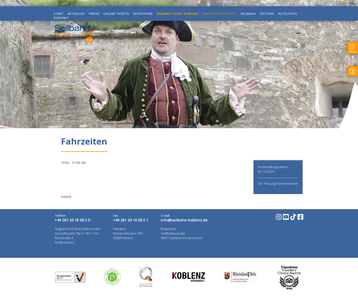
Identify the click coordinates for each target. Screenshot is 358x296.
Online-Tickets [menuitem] (116, 13)
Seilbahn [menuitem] (248, 13)
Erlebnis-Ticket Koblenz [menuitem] (178, 13)
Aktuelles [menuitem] (76, 13)
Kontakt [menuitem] (61, 18)
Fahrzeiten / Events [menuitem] (219, 13)
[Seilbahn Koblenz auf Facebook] (300, 218)
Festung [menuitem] (267, 13)
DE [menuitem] (344, 3)
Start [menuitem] (58, 13)
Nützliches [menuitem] (287, 13)
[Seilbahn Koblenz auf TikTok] (293, 218)
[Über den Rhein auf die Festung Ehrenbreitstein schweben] (78, 41)
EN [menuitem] (352, 3)
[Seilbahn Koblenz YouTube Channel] (285, 218)
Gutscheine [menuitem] (143, 13)
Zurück (66, 196)
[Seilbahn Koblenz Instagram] (278, 218)
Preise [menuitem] (94, 13)
